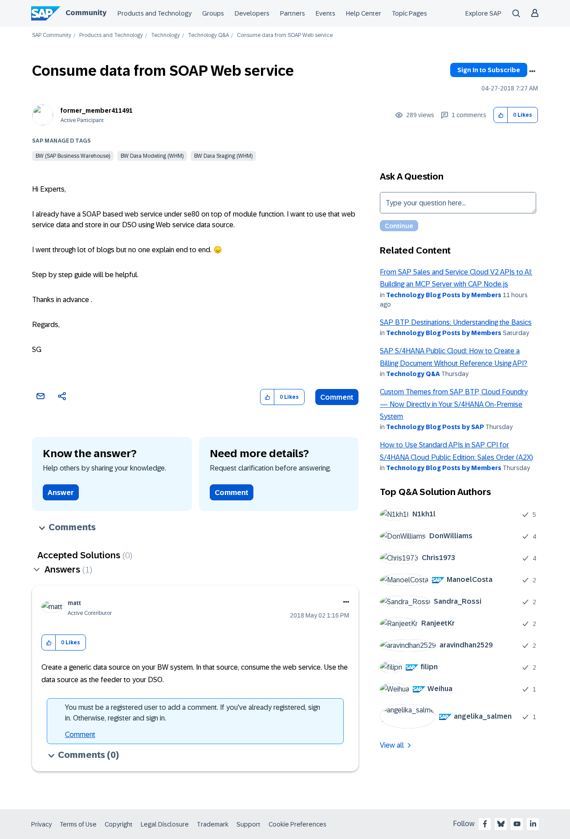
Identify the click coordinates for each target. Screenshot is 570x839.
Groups (213, 13)
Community (85, 12)
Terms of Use (78, 824)
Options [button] (532, 71)
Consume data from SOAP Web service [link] (285, 35)
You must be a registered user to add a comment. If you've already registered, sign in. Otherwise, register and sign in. (192, 713)
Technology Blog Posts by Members (443, 295)
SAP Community (51, 35)
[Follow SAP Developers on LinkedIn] (533, 823)
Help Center (363, 13)
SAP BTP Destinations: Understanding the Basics (456, 322)
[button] (501, 115)
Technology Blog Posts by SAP (435, 426)
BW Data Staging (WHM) (223, 156)
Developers (252, 13)
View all (392, 745)
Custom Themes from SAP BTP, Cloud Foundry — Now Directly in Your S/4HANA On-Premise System (454, 404)
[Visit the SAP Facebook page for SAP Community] (485, 823)
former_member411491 (97, 110)
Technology (165, 35)
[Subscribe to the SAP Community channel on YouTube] (517, 823)
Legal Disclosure (165, 824)
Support (248, 824)
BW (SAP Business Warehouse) (73, 156)
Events (325, 13)
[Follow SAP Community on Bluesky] (501, 823)
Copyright (119, 824)
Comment (337, 397)
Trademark (212, 824)
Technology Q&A (208, 35)
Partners (292, 13)
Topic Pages (409, 13)
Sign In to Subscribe (488, 70)
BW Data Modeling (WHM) (152, 156)
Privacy (41, 824)
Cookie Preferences (297, 824)
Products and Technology (154, 13)
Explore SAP (483, 13)
